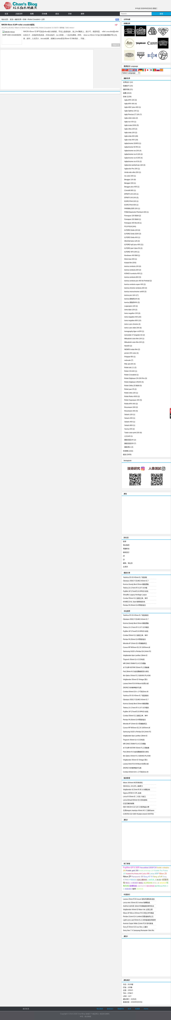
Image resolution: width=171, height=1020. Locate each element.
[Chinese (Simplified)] (123, 70)
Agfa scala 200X (130, 125)
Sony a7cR (157, 877)
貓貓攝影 (128, 889)
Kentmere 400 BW (131, 255)
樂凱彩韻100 (129, 440)
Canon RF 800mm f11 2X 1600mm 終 (136, 647)
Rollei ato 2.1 (129, 367)
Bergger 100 (128, 179)
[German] (141, 70)
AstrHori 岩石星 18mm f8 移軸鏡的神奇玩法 (138, 906)
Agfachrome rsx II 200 (132, 158)
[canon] (152, 48)
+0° (116, 25)
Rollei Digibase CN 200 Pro (134, 378)
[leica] (129, 48)
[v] (141, 48)
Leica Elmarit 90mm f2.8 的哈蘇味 (135, 800)
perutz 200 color (130, 353)
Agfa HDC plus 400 (131, 107)
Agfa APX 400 (129, 104)
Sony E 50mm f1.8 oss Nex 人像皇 (135, 927)
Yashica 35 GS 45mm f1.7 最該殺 (135, 577)
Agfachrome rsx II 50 (131, 161)
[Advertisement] (46, 69)
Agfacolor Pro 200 (130, 169)
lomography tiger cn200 (133, 331)
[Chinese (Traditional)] (127, 70)
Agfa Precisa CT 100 (131, 114)
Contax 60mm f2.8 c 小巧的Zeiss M (135, 691)
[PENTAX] (152, 36)
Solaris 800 (128, 425)
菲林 (70, 14)
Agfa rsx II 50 (129, 122)
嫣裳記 (141, 883)
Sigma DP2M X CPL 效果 (132, 793)
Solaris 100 (128, 414)
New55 (127, 346)
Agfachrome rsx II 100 (132, 154)
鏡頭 (57, 14)
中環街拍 (132, 880)
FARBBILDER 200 (131, 208)
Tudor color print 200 (131, 433)
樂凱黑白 (127, 447)
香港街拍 (139, 889)
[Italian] (144, 70)
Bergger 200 (128, 183)
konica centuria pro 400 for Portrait (136, 281)
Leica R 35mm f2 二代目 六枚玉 (134, 796)
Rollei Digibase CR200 (132, 382)
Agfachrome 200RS (131, 143)
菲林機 (44, 14)
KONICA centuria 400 (132, 273)
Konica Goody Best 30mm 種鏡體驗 (136, 584)
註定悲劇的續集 (128, 803)
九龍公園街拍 (142, 880)
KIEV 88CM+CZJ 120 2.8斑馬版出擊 (136, 807)
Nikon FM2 (34, 28)
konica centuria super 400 (133, 284)
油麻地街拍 (141, 886)
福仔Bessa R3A (160, 886)
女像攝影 (134, 883)
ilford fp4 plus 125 (130, 241)
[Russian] (158, 70)
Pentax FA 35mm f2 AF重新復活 (134, 605)
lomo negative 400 (131, 317)
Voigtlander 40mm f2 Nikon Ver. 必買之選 (138, 909)
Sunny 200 (128, 429)
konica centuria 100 (131, 266)
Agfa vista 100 (129, 132)
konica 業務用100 (130, 299)
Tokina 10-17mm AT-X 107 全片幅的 (136, 627)
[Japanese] (147, 70)
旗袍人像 (156, 883)
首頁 (6, 14)
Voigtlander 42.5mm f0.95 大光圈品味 (136, 790)
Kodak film (128, 263)
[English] (134, 70)
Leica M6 (145, 874)
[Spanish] (161, 70)
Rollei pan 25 (129, 389)
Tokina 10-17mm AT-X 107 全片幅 (135, 588)
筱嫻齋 (137, 1009)
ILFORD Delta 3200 (131, 234)
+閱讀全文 (115, 45)
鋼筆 (82, 14)
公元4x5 (127, 436)
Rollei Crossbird (34, 19)
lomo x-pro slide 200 (131, 328)
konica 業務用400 (130, 302)
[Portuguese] (154, 70)
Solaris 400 (128, 422)
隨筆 (124, 541)
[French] (137, 70)
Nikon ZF (127, 876)
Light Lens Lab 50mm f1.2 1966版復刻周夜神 (139, 920)
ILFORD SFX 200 (130, 252)
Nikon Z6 (163, 873)
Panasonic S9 (137, 877)
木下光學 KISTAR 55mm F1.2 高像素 (136, 667)
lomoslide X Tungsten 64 (133, 335)
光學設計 (126, 82)
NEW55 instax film (131, 349)
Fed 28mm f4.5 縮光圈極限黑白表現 (136, 671)
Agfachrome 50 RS (131, 147)
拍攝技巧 (126, 86)
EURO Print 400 (130, 205)
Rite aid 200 (128, 364)
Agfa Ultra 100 (129, 129)
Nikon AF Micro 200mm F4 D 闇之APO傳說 (138, 913)
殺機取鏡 (133, 886)
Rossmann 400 (129, 411)
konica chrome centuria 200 (134, 288)
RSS (117, 19)
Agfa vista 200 (129, 136)
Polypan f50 (128, 357)
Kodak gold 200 (132, 871)
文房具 (125, 567)
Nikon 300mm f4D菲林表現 (133, 783)
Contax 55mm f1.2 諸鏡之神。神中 (135, 598)
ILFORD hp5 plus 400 (132, 245)
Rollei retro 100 (130, 393)
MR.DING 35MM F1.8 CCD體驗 (134, 663)
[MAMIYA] (152, 60)
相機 (32, 14)
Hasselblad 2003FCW (148, 868)
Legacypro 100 (129, 306)
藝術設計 (126, 552)
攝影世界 (18, 19)
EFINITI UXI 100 (130, 194)
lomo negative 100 (131, 313)
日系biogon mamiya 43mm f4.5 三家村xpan (138, 810)
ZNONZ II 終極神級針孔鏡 (132, 687)
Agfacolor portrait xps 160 (133, 165)
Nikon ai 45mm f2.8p (22, 28)
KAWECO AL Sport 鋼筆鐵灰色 (134, 602)
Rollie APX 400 (129, 404)
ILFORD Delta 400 (131, 237)
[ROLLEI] (163, 36)
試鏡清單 (19, 14)
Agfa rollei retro (129, 118)
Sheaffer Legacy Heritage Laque (135, 595)
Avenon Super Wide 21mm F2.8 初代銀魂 (138, 923)
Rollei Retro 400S (130, 396)
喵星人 (128, 883)
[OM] (129, 60)
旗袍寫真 (163, 883)
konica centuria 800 (131, 277)
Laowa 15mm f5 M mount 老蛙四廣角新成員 (139, 899)
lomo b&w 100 (129, 310)
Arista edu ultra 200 (131, 172)
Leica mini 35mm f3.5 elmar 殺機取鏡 (136, 903)
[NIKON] (141, 36)
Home (146, 1009)
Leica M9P (154, 874)
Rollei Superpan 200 (131, 400)
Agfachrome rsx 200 (131, 151)
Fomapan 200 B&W (131, 219)
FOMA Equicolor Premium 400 (135, 212)
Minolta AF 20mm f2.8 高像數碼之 (135, 643)
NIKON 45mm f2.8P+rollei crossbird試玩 (17, 25)
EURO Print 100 (130, 201)
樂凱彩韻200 (129, 443)
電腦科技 (126, 549)
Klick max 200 (129, 259)
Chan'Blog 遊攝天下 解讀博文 (88, 1014)
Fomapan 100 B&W (131, 216)
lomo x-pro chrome (131, 324)
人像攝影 (158, 880)
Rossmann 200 (129, 407)
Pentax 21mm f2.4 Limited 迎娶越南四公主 (138, 916)
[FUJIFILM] (163, 60)
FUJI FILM (128, 226)
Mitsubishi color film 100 (133, 339)
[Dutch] (130, 70)
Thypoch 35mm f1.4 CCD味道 (134, 659)
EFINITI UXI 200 (130, 198)
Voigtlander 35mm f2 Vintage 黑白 (135, 679)
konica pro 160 (129, 295)
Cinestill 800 (128, 190)
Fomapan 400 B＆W (131, 223)
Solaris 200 (128, 418)
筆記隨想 (126, 545)
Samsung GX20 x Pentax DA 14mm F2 (137, 651)
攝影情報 (126, 89)
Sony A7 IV (148, 877)
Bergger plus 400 (130, 187)
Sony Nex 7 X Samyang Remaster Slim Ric (138, 930)
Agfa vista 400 (129, 140)
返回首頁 (26, 1009)
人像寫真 (150, 880)
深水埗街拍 (150, 886)
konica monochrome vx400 (134, 292)
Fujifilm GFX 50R (131, 867)
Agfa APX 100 (129, 100)
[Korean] (151, 70)
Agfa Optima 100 (130, 111)
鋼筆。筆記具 (128, 563)
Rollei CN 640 (129, 371)
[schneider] (163, 48)
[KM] (141, 60)
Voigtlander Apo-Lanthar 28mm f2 (135, 655)
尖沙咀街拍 (148, 883)
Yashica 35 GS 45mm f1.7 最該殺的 (136, 615)
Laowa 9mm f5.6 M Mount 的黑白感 (136, 683)
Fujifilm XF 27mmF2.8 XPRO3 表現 (135, 591)
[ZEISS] (129, 36)
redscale (127, 360)
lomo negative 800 (131, 320)
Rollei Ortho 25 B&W (131, 386)
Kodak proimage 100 (146, 871)
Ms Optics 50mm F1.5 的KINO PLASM (136, 675)
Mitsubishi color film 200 (133, 342)
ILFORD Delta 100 (131, 230)
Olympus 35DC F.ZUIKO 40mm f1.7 (136, 581)
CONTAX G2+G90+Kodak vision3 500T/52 (138, 814)
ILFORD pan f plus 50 (132, 248)
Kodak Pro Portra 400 (134, 874)
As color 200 (128, 176)
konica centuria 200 (131, 270)
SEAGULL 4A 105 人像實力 (133, 786)
